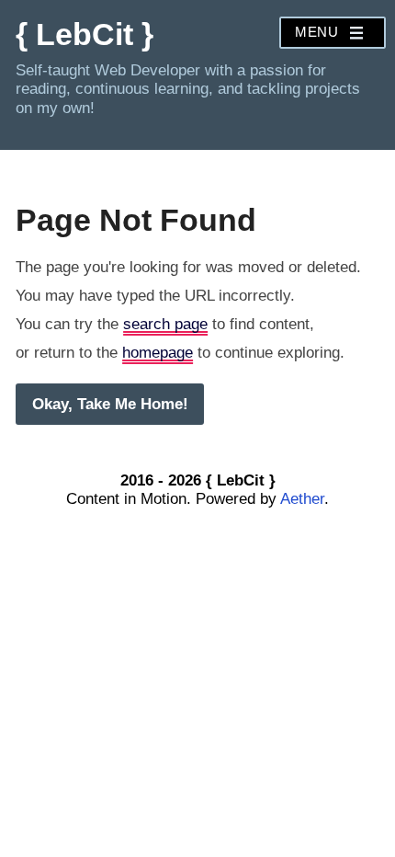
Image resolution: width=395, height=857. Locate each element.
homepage (157, 352)
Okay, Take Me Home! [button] (110, 404)
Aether (302, 499)
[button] (332, 33)
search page (165, 324)
